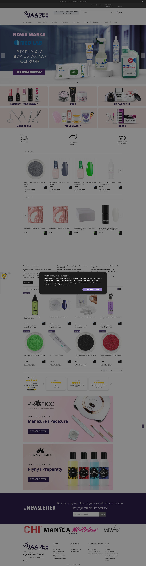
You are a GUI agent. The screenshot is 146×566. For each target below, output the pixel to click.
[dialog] (73, 283)
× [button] (104, 273)
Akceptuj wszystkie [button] (92, 289)
